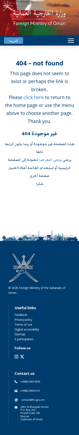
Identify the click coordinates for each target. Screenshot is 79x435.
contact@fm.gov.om (33, 400)
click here (33, 97)
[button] (71, 40)
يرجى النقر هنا (51, 159)
